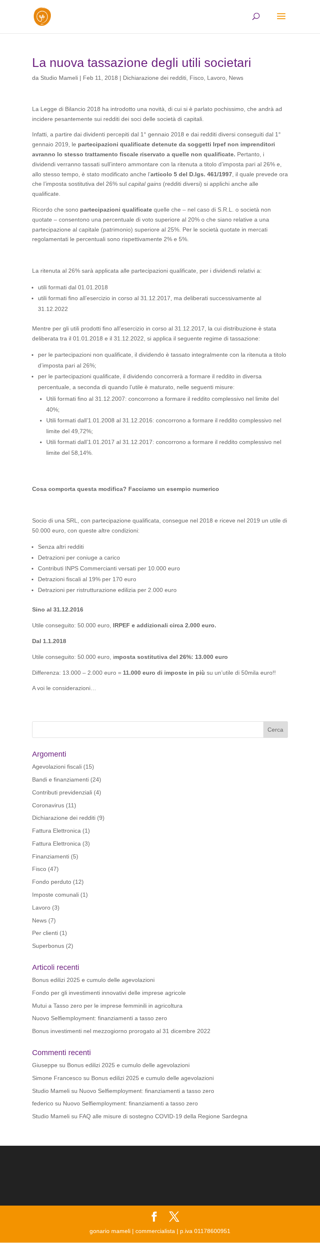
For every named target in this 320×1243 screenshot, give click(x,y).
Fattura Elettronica (56, 830)
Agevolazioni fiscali (57, 766)
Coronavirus (48, 805)
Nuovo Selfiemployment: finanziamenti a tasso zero (99, 1018)
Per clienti (45, 933)
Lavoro (216, 77)
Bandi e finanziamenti (60, 779)
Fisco (197, 77)
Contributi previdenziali (62, 792)
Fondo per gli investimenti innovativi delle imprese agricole (109, 992)
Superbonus (48, 945)
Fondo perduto (51, 881)
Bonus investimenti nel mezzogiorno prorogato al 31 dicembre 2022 (121, 1031)
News (236, 77)
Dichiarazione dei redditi (154, 77)
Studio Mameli (59, 77)
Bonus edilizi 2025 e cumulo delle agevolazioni (93, 980)
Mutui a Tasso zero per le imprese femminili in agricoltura (107, 1005)
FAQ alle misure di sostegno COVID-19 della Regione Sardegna (163, 1116)
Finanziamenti (50, 856)
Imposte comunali (55, 894)
